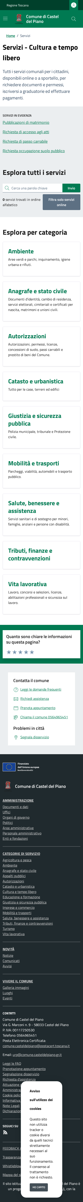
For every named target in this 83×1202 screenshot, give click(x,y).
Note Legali (11, 1105)
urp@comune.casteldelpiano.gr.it (37, 1054)
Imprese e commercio (19, 907)
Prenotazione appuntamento (24, 1068)
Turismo (9, 928)
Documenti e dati (15, 806)
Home (10, 35)
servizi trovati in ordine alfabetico (22, 202)
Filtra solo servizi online (61, 202)
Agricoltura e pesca (17, 860)
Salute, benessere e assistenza (26, 918)
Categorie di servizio (21, 853)
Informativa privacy (17, 1100)
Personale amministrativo (22, 833)
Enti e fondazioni (15, 838)
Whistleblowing (14, 1166)
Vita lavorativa (14, 934)
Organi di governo (16, 817)
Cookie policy (12, 1095)
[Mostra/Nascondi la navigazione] (5, 18)
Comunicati (11, 960)
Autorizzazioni (13, 881)
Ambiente (10, 865)
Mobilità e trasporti (17, 912)
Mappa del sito (13, 1174)
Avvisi (7, 966)
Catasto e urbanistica (19, 886)
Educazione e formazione (21, 897)
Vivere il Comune (18, 981)
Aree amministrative (18, 828)
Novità (8, 949)
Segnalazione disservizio (21, 1074)
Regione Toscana (18, 5)
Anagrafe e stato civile (19, 870)
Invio (71, 188)
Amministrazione (18, 800)
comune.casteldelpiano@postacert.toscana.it (36, 1045)
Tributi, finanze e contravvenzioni (28, 923)
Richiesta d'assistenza (19, 1079)
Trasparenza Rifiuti (17, 1157)
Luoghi (8, 992)
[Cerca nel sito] (73, 19)
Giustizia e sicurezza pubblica (24, 902)
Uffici (6, 812)
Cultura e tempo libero (19, 891)
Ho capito (39, 1187)
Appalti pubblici (14, 875)
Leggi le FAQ (12, 1063)
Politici (8, 822)
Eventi (7, 998)
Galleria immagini (16, 987)
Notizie (8, 955)
